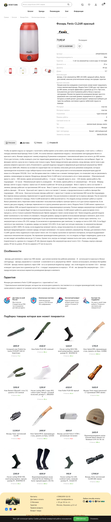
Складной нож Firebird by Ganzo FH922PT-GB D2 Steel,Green (16, 351)
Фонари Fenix (24, 17)
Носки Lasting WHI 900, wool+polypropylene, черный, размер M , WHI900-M (68, 351)
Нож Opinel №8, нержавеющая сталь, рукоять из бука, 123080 (95, 350)
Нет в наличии (66, 46)
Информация (78, 11)
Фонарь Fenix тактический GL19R (16, 435)
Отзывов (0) (53, 143)
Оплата (39, 143)
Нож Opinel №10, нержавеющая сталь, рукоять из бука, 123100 (42, 435)
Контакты (33, 496)
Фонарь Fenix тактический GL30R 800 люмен (95, 478)
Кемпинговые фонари (38, 17)
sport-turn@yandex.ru (65, 499)
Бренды (41, 11)
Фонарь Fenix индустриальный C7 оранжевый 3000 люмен (95, 391)
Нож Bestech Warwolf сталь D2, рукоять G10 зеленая (16, 391)
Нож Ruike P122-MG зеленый (42, 349)
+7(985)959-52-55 (63, 496)
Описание (11, 143)
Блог (67, 11)
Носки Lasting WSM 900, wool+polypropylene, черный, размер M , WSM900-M (16, 479)
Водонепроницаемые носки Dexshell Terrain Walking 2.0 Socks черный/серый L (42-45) (42, 479)
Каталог (30, 11)
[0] (102, 4)
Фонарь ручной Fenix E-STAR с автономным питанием (68, 435)
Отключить (94, 519)
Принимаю (81, 519)
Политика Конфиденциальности (63, 515)
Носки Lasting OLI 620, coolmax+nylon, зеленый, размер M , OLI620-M (69, 479)
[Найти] (68, 4)
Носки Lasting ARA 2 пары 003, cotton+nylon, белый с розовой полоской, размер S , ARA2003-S (42, 393)
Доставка (25, 143)
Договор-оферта (79, 515)
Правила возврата (36, 508)
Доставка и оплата (37, 499)
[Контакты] (82, 4)
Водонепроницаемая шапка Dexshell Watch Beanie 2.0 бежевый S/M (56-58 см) (95, 437)
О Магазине (34, 502)
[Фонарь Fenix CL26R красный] (29, 42)
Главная (6, 17)
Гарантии (33, 505)
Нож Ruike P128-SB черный (68, 390)
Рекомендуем (55, 11)
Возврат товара (35, 511)
